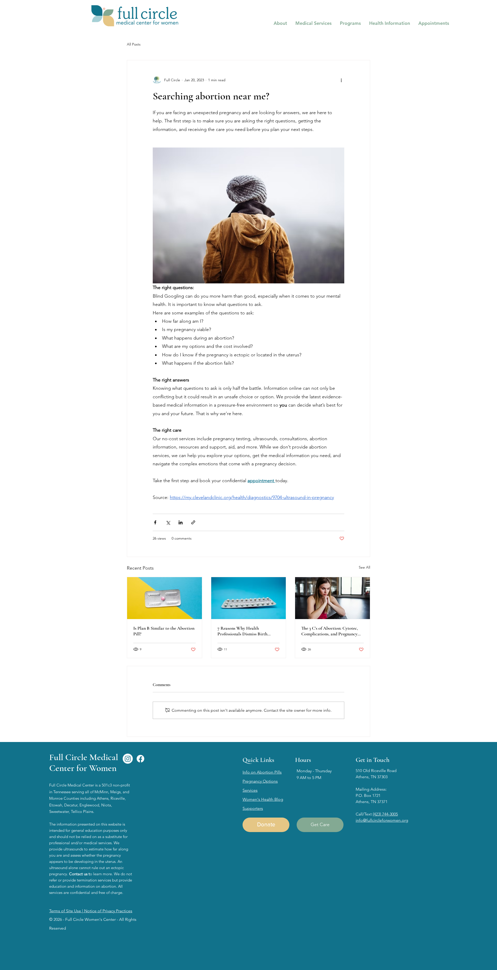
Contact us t (79, 873)
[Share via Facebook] (155, 522)
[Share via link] (193, 522)
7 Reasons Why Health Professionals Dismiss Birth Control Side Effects (242, 631)
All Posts (134, 44)
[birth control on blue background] (248, 598)
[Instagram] (128, 759)
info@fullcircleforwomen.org (382, 820)
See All (364, 567)
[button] (280, 23)
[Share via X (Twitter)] (167, 522)
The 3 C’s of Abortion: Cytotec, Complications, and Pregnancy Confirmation (329, 631)
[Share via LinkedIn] (180, 522)
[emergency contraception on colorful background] (164, 598)
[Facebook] (140, 759)
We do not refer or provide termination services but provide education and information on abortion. (90, 880)
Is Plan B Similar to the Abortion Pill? (163, 631)
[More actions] (341, 80)
